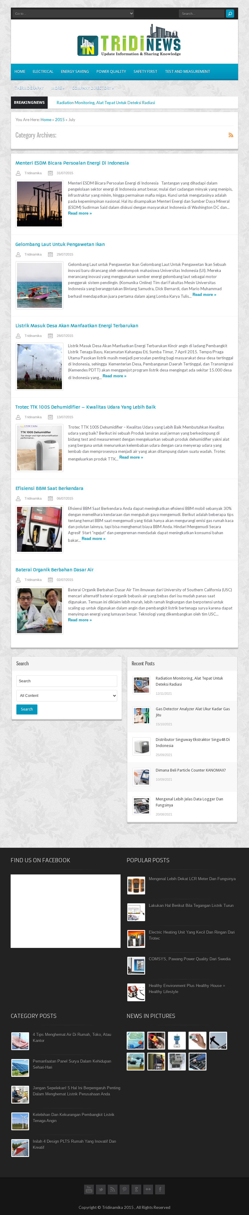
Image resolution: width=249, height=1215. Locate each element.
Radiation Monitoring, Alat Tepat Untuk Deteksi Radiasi (106, 102)
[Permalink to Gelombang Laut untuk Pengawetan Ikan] (39, 285)
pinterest (124, 1192)
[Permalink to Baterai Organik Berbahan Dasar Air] (39, 611)
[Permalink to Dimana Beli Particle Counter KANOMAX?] (141, 784)
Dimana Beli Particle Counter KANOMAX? (191, 770)
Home (20, 71)
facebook (160, 1192)
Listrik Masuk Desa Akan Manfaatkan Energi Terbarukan (76, 325)
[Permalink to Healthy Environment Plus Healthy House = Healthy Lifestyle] (136, 999)
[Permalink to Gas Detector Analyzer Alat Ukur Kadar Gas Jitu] (141, 723)
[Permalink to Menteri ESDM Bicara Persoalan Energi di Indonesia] (39, 204)
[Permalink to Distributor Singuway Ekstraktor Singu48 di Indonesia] (141, 754)
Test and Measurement (187, 71)
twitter (101, 1192)
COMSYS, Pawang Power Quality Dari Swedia (189, 959)
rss (113, 1192)
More (57, 88)
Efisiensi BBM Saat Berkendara (49, 488)
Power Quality (111, 71)
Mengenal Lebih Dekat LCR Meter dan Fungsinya (192, 879)
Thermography (29, 88)
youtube (89, 1192)
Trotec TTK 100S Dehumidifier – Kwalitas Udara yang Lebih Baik (85, 407)
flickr (148, 1192)
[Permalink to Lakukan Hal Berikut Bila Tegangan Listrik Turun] (136, 919)
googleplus (136, 1192)
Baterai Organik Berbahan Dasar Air (54, 569)
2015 (60, 119)
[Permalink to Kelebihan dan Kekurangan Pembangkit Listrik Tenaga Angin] (20, 1128)
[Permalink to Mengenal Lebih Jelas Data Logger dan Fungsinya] (141, 813)
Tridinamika (33, 173)
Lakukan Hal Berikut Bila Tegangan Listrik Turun (191, 905)
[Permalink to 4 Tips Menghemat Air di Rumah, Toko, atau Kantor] (20, 1048)
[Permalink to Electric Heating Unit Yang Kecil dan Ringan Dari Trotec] (136, 946)
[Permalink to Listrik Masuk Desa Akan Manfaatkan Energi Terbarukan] (39, 367)
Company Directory (93, 88)
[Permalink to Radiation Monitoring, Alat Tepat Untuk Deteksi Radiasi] (141, 692)
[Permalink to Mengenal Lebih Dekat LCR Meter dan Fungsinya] (136, 893)
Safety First (145, 71)
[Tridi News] (129, 52)
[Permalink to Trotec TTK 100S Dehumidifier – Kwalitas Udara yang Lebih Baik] (39, 448)
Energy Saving (75, 71)
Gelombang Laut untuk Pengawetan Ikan (60, 244)
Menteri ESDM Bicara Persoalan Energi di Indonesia (72, 163)
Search (27, 709)
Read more (80, 213)
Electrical (43, 71)
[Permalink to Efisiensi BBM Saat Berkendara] (39, 529)
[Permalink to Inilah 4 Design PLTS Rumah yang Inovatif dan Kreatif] (20, 1155)
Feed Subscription (231, 134)
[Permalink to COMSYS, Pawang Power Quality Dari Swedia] (136, 973)
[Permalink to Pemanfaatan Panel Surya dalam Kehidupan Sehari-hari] (20, 1075)
